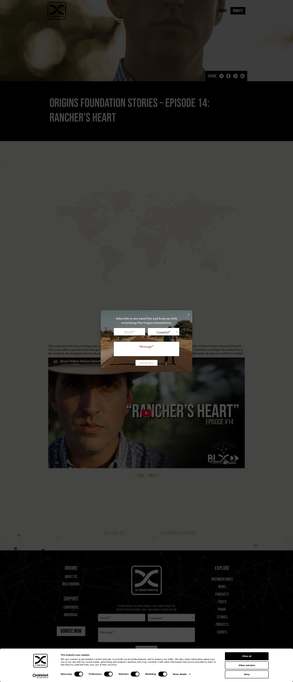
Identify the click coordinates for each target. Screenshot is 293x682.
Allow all (246, 656)
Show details (180, 674)
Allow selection (247, 665)
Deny (247, 674)
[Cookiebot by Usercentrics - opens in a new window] (40, 676)
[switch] (108, 674)
